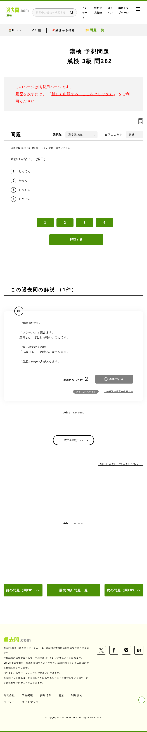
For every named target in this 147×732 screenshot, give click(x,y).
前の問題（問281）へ (23, 590)
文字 (113, 134)
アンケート (84, 12)
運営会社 (9, 695)
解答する (76, 239)
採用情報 (45, 695)
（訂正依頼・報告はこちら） (57, 148)
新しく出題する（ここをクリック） (82, 94)
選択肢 (57, 134)
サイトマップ (30, 701)
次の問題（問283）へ (124, 590)
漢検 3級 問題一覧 (73, 590)
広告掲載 (27, 695)
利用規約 (76, 695)
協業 (61, 695)
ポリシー (9, 701)
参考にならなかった (86, 391)
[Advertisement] (73, 553)
